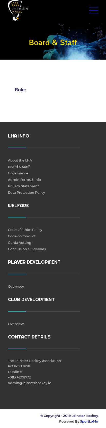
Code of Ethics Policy (25, 230)
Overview (16, 286)
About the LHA (20, 160)
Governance (18, 173)
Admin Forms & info (24, 179)
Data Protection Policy (26, 192)
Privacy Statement (23, 186)
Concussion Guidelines (27, 249)
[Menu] (91, 10)
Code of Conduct (22, 236)
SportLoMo (89, 421)
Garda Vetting (19, 242)
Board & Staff (18, 167)
